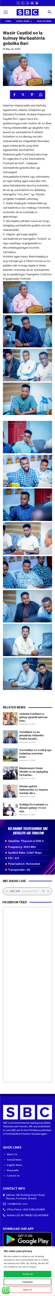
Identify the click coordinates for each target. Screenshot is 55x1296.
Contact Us (13, 1175)
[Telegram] (36, 3)
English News (14, 1165)
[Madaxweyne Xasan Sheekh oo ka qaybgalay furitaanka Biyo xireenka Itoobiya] (10, 773)
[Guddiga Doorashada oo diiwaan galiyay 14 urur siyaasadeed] (10, 809)
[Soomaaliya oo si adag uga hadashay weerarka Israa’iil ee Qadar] (10, 754)
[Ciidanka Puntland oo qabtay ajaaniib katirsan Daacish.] (10, 718)
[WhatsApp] (40, 94)
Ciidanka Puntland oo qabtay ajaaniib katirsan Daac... (33, 717)
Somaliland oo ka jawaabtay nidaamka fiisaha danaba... (31, 735)
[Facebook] (18, 3)
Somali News (14, 1159)
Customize (27, 1282)
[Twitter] (22, 3)
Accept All (28, 1274)
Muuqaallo (13, 1170)
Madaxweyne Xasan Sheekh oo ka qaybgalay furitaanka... (33, 771)
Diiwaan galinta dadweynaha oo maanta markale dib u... (33, 790)
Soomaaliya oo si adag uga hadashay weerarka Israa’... (35, 753)
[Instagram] (27, 3)
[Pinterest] (32, 94)
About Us (12, 1154)
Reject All (27, 1289)
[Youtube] (32, 3)
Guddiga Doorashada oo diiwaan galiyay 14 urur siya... (33, 808)
